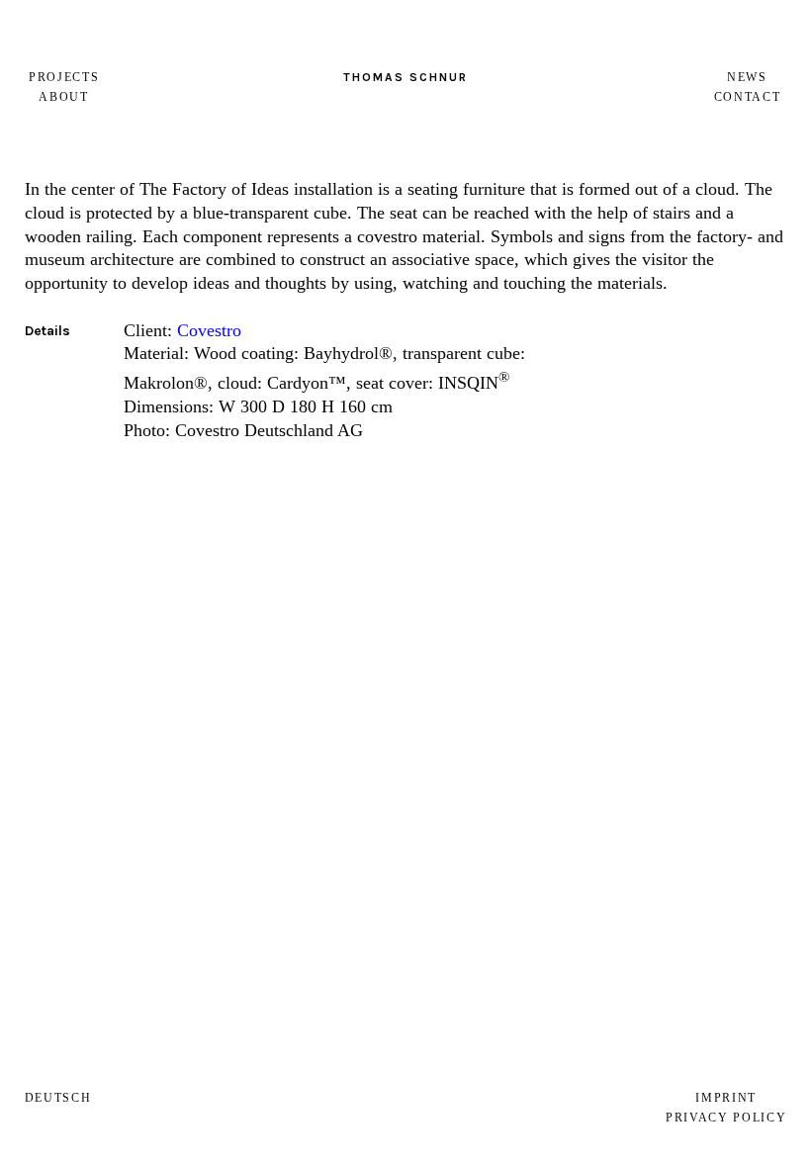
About (63, 97)
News (747, 77)
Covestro (209, 330)
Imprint (726, 1098)
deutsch (58, 1098)
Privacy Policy (726, 1117)
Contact (747, 97)
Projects (64, 77)
